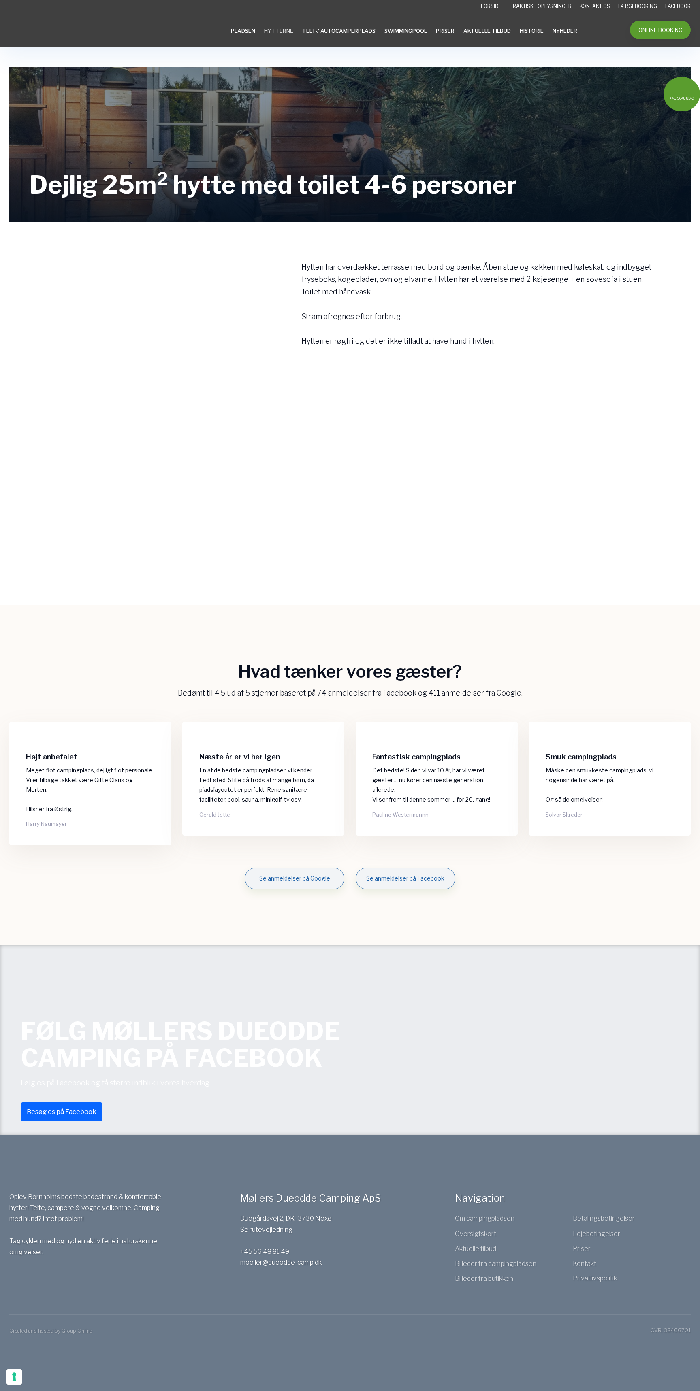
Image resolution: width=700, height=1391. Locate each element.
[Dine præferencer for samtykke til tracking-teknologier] (14, 1377)
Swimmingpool (405, 31)
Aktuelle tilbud (487, 31)
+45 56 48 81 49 (264, 1251)
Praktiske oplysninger (541, 6)
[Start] (62, 24)
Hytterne (278, 31)
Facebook (678, 6)
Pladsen (243, 31)
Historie (532, 31)
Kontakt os (595, 6)
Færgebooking (637, 6)
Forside (491, 6)
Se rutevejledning (266, 1230)
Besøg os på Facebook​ (61, 1112)
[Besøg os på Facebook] (16, 1280)
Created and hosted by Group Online (50, 1331)
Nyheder (565, 31)
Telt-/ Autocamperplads (339, 31)
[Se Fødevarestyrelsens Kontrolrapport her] (31, 1280)
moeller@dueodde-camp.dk (281, 1262)
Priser (445, 31)
